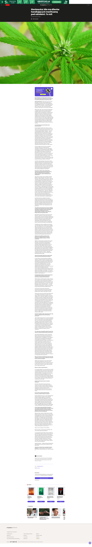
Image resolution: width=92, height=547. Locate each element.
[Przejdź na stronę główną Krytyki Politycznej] (12, 527)
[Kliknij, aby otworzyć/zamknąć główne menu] (1, 5)
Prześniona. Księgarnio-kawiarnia (28, 533)
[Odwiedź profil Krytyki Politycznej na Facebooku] (10, 541)
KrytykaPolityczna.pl (9, 533)
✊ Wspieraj (37, 538)
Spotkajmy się (25, 538)
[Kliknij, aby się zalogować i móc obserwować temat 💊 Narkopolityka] (42, 466)
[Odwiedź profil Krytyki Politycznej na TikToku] (13, 541)
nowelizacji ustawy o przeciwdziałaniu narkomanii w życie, (43, 103)
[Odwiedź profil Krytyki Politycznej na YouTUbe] (14, 541)
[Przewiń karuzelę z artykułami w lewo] (28, 515)
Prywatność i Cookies (39, 535)
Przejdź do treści (3, 2)
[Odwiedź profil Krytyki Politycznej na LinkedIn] (16, 541)
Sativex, (50, 422)
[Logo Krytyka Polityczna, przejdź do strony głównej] (46, 5)
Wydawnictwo (9, 535)
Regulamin (37, 533)
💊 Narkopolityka (39, 466)
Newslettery (25, 535)
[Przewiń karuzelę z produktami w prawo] (64, 495)
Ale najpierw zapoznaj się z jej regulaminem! (46, 475)
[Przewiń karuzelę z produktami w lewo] (28, 495)
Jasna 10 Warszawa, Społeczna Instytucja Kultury (13, 538)
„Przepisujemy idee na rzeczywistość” (12, 531)
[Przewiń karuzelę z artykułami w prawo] (64, 515)
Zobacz (31, 501)
